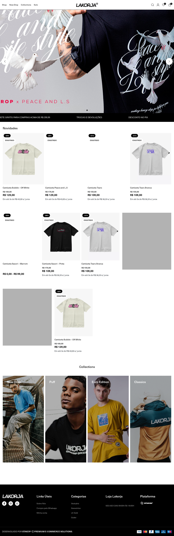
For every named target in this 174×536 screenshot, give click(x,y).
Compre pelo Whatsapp (47, 508)
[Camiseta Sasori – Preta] (61, 236)
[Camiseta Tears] (108, 158)
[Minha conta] (158, 5)
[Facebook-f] (4, 503)
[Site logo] (87, 4)
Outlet (73, 517)
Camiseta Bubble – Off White (16, 187)
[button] (4, 61)
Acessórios (76, 508)
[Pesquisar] (152, 5)
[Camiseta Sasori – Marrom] (22, 236)
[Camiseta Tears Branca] (150, 158)
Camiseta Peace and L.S (56, 187)
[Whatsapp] (17, 503)
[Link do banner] (146, 241)
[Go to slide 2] (87, 110)
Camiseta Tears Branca (141, 187)
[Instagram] (11, 503)
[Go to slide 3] (90, 110)
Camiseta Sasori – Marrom (15, 263)
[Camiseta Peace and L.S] (65, 158)
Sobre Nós (41, 503)
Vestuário (75, 503)
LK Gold (74, 512)
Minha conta (42, 512)
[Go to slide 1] (84, 110)
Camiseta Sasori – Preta (53, 263)
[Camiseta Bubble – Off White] (23, 158)
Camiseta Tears (95, 187)
